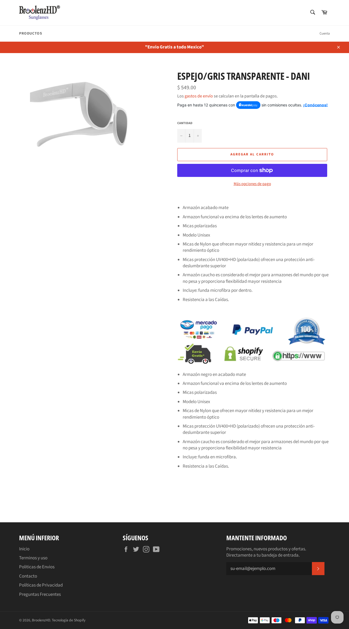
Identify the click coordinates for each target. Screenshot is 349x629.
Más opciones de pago (252, 184)
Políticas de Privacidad (41, 585)
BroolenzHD (41, 620)
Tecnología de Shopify (68, 620)
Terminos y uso (33, 558)
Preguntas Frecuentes (40, 594)
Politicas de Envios (37, 567)
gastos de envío (199, 96)
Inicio (24, 549)
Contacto (28, 576)
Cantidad (184, 123)
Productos (30, 33)
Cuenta (325, 33)
